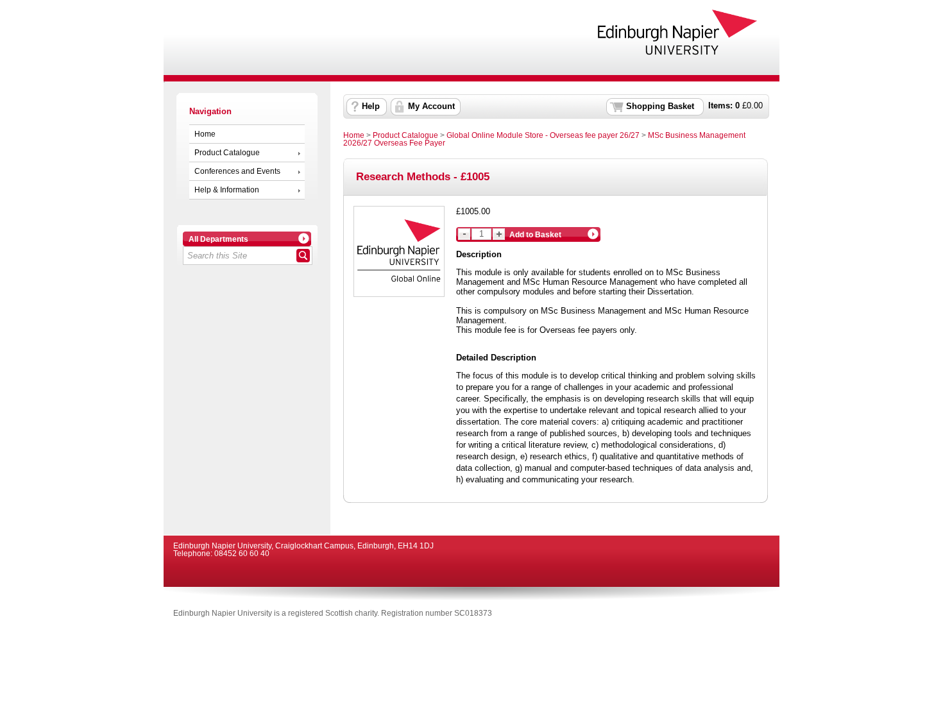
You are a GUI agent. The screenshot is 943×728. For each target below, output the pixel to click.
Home (205, 134)
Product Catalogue (227, 153)
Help (371, 106)
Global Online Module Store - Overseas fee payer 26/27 (543, 135)
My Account (431, 106)
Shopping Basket (660, 106)
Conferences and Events (237, 171)
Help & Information (226, 190)
